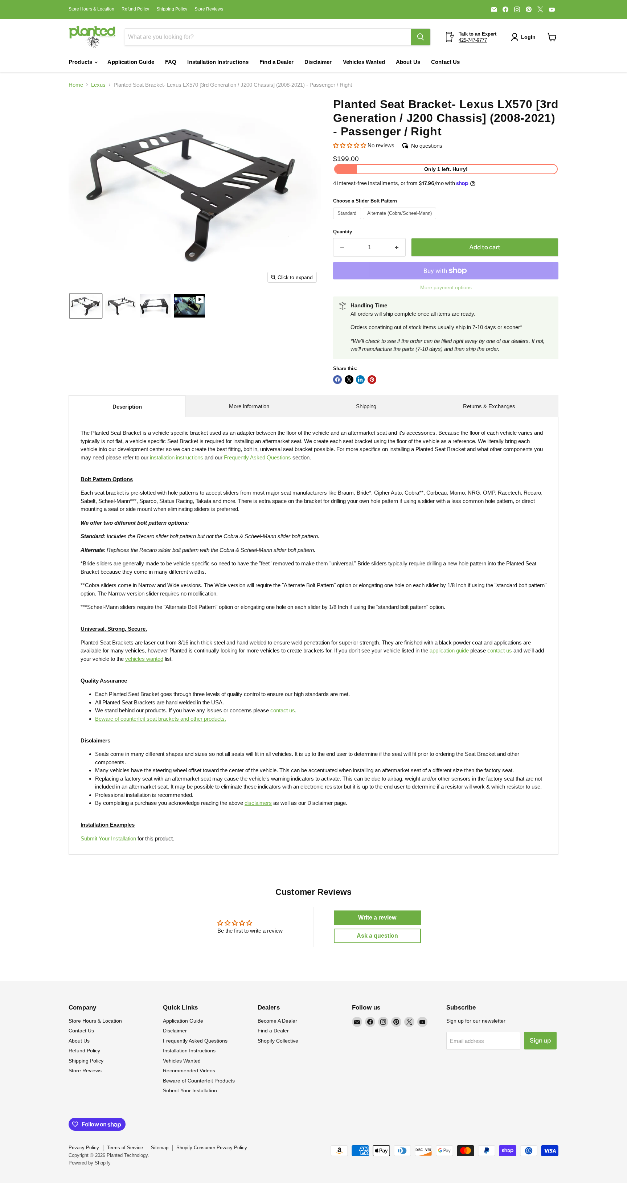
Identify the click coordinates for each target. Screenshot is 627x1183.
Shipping (366, 406)
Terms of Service (125, 1147)
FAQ (170, 62)
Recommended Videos (189, 1070)
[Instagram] (517, 9)
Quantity (342, 231)
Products (81, 62)
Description (127, 407)
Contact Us (445, 62)
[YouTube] (552, 9)
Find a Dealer (276, 62)
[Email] (494, 9)
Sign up (540, 1040)
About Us (408, 62)
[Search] (420, 37)
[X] (540, 9)
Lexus (98, 85)
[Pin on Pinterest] (372, 379)
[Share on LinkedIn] (360, 379)
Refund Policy (135, 9)
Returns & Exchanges (489, 406)
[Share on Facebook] (337, 379)
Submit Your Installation (108, 838)
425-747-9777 (473, 40)
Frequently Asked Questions (195, 1041)
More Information (249, 406)
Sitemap (159, 1147)
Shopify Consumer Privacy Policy (211, 1147)
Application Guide (130, 62)
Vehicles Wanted (364, 62)
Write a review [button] (377, 917)
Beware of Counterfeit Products (199, 1081)
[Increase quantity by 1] (397, 247)
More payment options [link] (446, 287)
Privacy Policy (84, 1147)
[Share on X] (349, 379)
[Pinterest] (529, 9)
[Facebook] (505, 9)
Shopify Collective (278, 1041)
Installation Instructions (218, 62)
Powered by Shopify (90, 1163)
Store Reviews (208, 9)
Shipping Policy (171, 9)
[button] (524, 37)
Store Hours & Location (91, 9)
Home (76, 85)
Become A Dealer (277, 1021)
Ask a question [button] (377, 936)
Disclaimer (318, 62)
